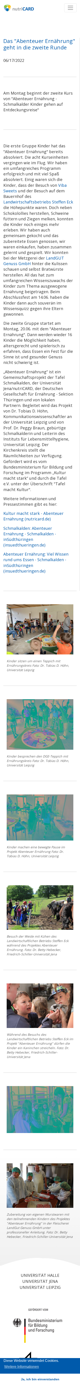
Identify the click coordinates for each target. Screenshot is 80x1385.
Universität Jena (40, 1281)
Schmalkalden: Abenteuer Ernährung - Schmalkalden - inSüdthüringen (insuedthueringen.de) (29, 537)
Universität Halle (40, 1275)
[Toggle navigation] (70, 7)
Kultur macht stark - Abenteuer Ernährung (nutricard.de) (33, 516)
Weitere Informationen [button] (21, 1367)
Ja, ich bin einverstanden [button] (40, 1379)
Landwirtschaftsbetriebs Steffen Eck (38, 202)
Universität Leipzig (40, 1287)
